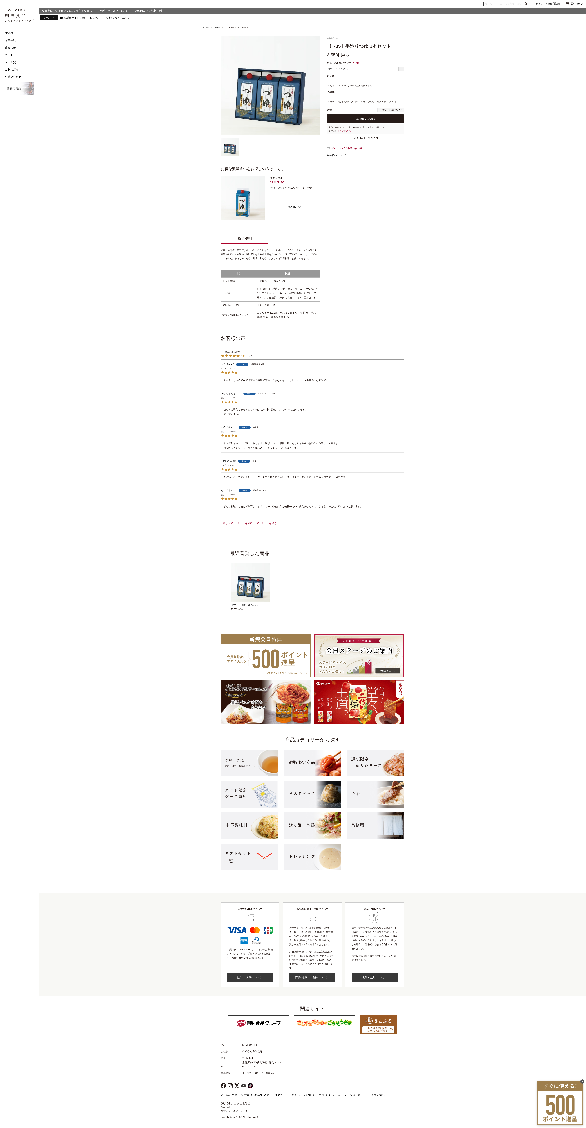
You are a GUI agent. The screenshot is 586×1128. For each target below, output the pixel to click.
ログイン (538, 3)
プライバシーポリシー (355, 1095)
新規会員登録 (552, 3)
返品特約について (337, 155)
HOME (9, 33)
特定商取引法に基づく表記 (255, 1095)
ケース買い (12, 62)
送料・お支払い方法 (329, 1095)
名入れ (330, 76)
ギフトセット (216, 27)
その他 (330, 92)
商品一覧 (10, 40)
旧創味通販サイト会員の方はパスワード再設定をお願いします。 (95, 17)
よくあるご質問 (229, 1095)
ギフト (9, 55)
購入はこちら (295, 206)
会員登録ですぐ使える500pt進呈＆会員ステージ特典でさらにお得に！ (85, 10)
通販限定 (10, 47)
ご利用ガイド (13, 69)
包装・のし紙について (343, 63)
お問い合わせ (13, 76)
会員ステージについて (303, 1095)
